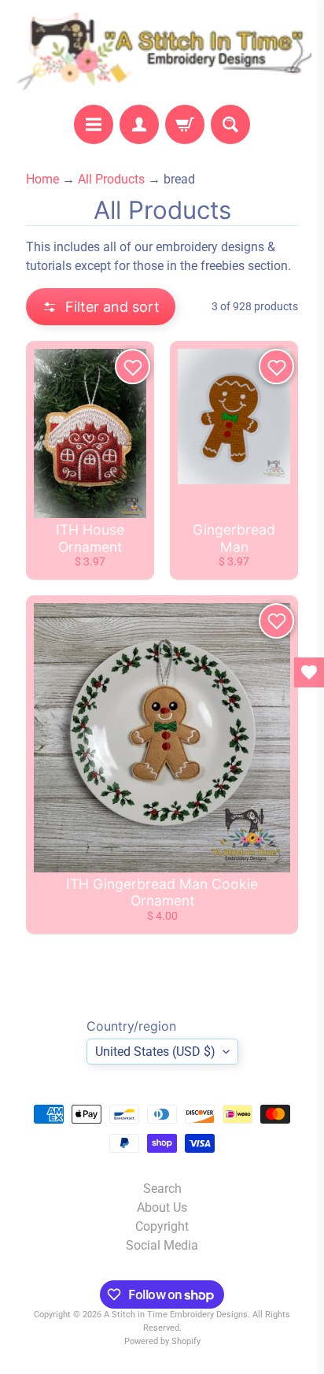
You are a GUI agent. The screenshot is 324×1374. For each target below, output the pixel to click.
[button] (100, 306)
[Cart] (184, 124)
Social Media (162, 1245)
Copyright (162, 1226)
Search (162, 1188)
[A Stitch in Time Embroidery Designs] (162, 52)
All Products (111, 179)
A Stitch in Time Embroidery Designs (176, 1314)
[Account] (139, 124)
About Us (162, 1207)
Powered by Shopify (162, 1341)
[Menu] (93, 124)
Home (42, 179)
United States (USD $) (155, 1051)
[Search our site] (230, 124)
